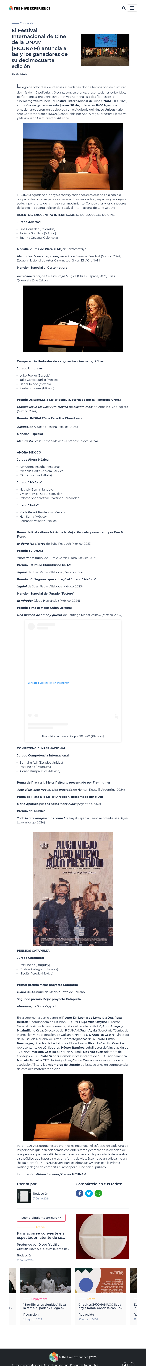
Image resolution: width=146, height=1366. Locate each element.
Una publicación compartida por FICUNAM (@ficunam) (73, 736)
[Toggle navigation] (132, 8)
